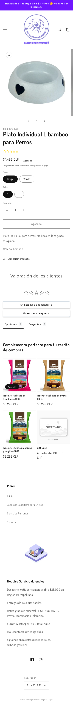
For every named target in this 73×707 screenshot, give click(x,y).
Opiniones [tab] (10, 324)
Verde (26, 179)
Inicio (10, 496)
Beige (10, 179)
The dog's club (31, 700)
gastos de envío (12, 165)
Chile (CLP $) (34, 685)
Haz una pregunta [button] (38, 313)
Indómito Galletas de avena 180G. (52, 397)
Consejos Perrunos (17, 513)
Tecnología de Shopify (45, 700)
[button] (5, 29)
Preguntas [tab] (35, 324)
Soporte (11, 522)
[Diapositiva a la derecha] (45, 121)
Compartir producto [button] (18, 258)
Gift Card (42, 447)
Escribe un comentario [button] (38, 304)
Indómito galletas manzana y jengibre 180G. (17, 449)
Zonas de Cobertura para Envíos (25, 504)
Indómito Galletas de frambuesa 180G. (14, 397)
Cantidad (7, 202)
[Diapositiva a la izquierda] (28, 121)
